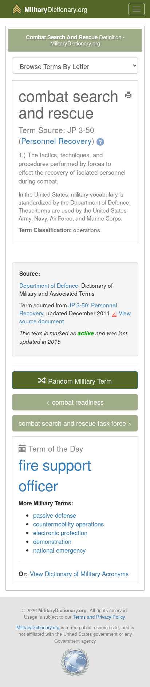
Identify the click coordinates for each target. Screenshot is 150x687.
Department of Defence (48, 285)
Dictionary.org (55, 9)
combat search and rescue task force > (75, 423)
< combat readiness (75, 402)
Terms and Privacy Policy (99, 616)
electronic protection (60, 532)
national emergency (59, 550)
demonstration (52, 541)
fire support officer (55, 475)
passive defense (54, 515)
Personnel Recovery (56, 140)
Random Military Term (79, 380)
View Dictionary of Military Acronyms (79, 573)
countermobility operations (68, 524)
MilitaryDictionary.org (37, 627)
